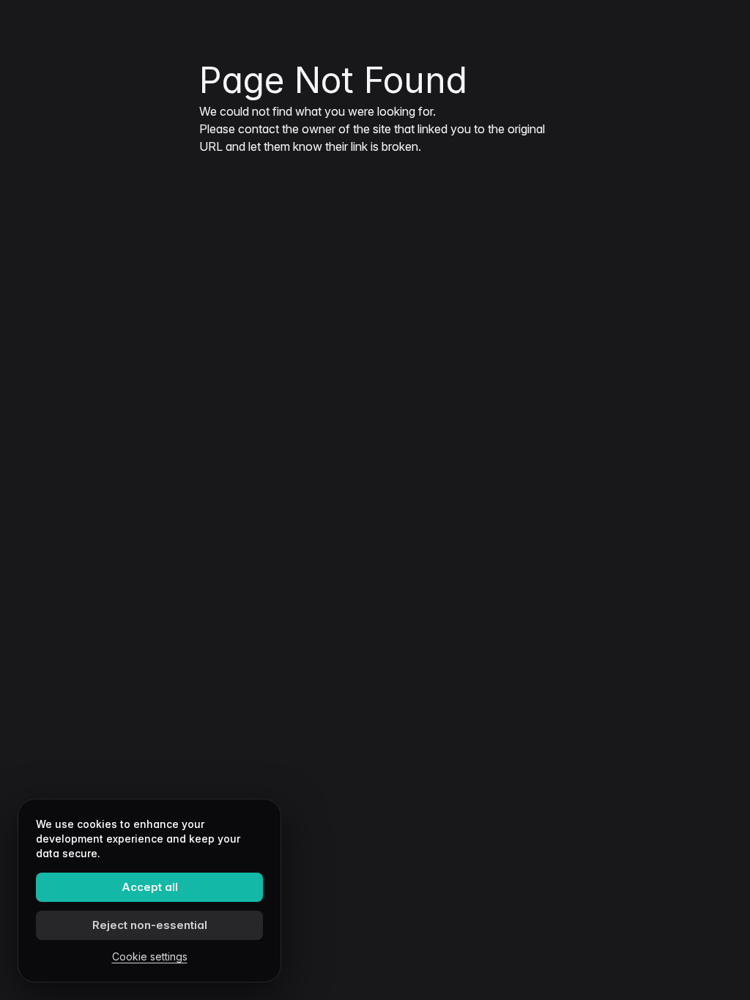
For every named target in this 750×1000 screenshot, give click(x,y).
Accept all (150, 887)
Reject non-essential (149, 925)
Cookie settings (150, 956)
